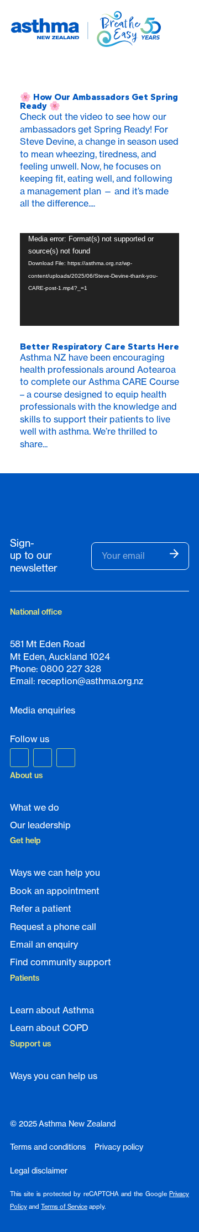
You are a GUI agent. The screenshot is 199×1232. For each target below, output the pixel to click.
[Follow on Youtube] (65, 757)
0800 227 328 (70, 668)
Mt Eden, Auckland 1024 (60, 656)
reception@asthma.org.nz (90, 680)
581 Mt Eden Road (47, 643)
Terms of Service (64, 1206)
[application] (99, 279)
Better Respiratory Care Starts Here (99, 346)
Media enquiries (42, 710)
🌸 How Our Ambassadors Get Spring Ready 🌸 (99, 101)
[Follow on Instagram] (42, 757)
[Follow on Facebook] (19, 757)
